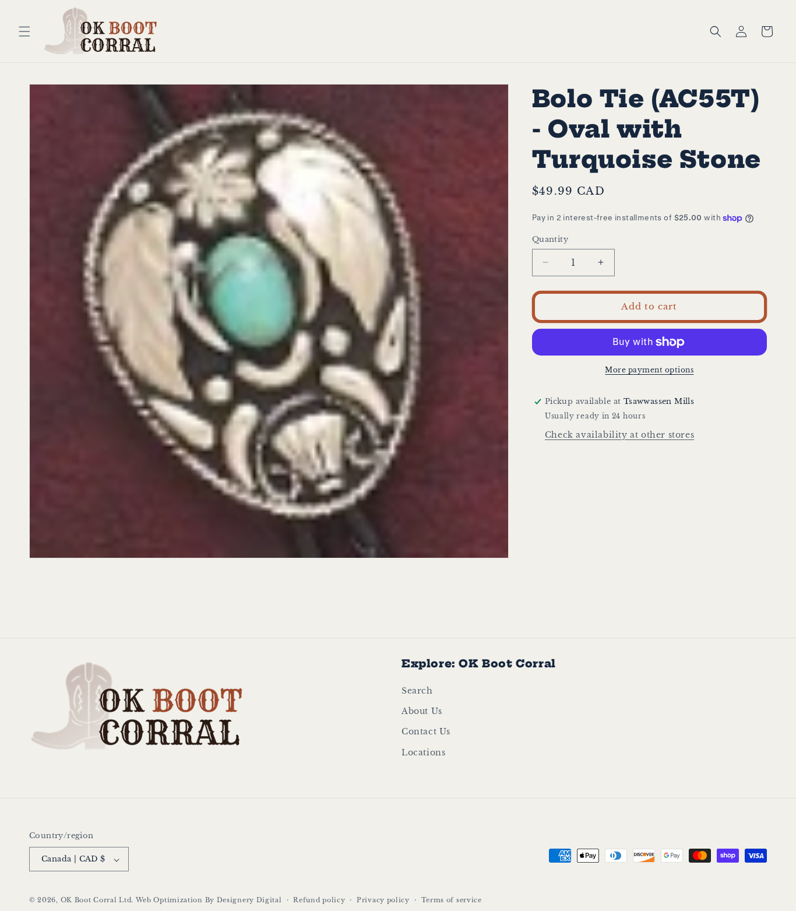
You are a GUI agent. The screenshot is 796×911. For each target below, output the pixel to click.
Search (417, 691)
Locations (423, 752)
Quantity (550, 239)
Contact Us (425, 732)
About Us (421, 711)
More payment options (649, 369)
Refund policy (319, 900)
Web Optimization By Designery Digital (209, 900)
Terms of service (451, 900)
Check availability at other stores (619, 435)
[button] (24, 31)
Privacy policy (383, 900)
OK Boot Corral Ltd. (97, 900)
